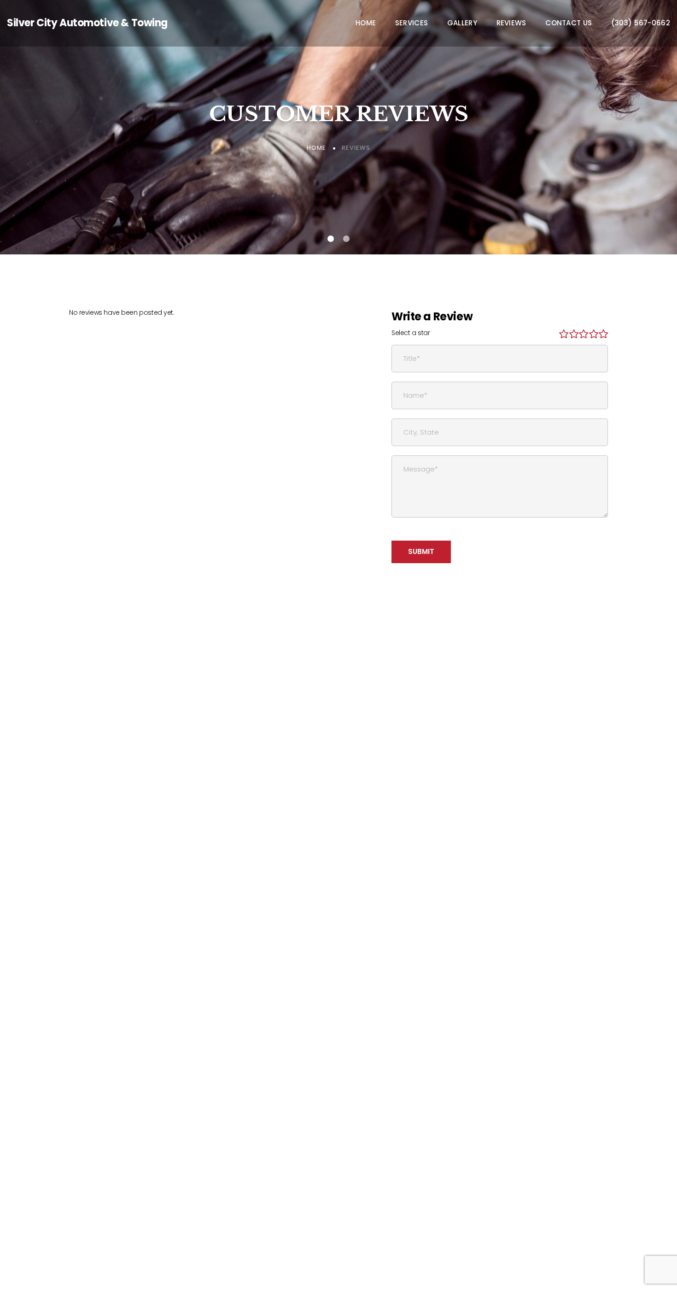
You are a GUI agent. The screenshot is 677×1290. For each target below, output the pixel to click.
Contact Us (568, 23)
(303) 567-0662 (640, 23)
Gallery (462, 23)
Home (366, 23)
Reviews (511, 23)
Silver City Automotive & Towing (87, 23)
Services (411, 23)
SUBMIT (421, 551)
